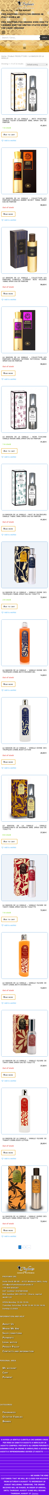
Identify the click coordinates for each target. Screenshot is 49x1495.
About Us (8, 1324)
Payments (8, 1337)
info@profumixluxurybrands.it (18, 1284)
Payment (8, 1377)
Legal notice (10, 1342)
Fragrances (9, 1412)
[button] (8, 140)
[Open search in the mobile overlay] (24, 37)
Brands (7, 1421)
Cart (5, 1372)
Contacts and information (18, 1351)
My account (10, 1368)
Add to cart (9, 134)
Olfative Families (13, 1416)
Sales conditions (12, 1333)
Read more (8, 214)
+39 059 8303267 (11, 1288)
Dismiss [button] (35, 1493)
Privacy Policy (11, 1346)
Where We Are (11, 1328)
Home (3, 56)
